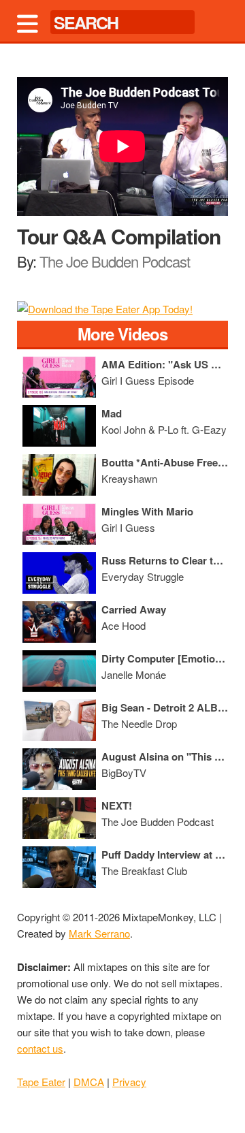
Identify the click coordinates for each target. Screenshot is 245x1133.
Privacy (129, 1081)
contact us (40, 1048)
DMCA (89, 1081)
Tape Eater (41, 1081)
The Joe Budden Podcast (114, 261)
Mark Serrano (99, 933)
